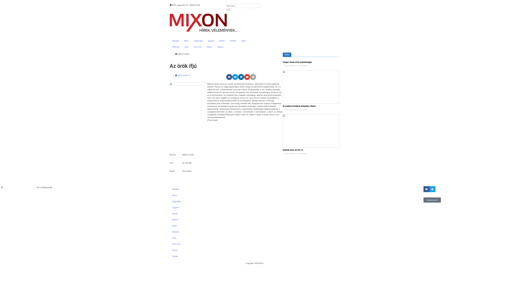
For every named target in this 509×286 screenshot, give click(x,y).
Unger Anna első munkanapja (297, 62)
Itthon (186, 41)
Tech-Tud (197, 47)
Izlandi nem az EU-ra (293, 150)
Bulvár (222, 41)
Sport (244, 41)
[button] (229, 77)
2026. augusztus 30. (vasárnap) (295, 66)
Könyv (209, 47)
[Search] (228, 9)
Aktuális (175, 41)
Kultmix (233, 41)
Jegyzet (211, 41)
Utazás (220, 47)
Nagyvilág (198, 41)
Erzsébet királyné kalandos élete (299, 106)
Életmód (175, 47)
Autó (186, 47)
